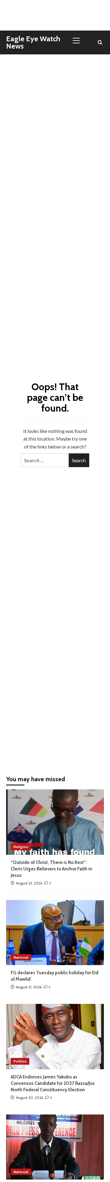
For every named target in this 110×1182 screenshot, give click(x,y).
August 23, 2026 (29, 883)
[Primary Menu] (79, 39)
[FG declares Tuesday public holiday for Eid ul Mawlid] (55, 932)
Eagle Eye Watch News (33, 42)
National (20, 957)
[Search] (100, 42)
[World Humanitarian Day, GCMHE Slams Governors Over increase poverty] (55, 1147)
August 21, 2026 (29, 987)
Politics (20, 1061)
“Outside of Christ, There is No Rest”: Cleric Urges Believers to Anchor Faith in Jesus (51, 869)
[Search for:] (45, 460)
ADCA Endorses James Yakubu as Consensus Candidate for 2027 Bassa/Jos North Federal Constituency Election (53, 1083)
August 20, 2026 (29, 1097)
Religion (20, 846)
